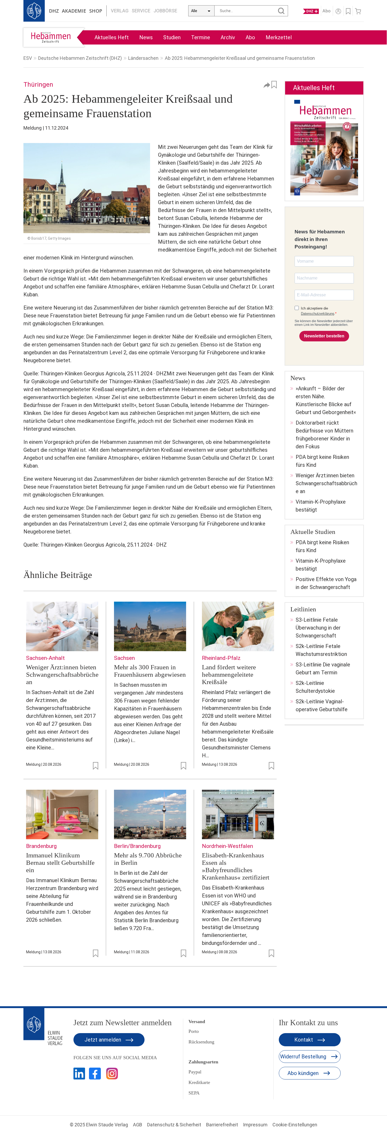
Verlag (119, 10)
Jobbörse (165, 10)
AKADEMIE (74, 11)
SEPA (194, 1093)
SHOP (95, 11)
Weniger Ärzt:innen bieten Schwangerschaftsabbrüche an (62, 674)
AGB (137, 1124)
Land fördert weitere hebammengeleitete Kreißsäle (229, 674)
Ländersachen (143, 58)
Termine (200, 37)
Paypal (194, 1071)
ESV (27, 58)
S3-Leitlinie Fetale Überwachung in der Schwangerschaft (318, 628)
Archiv (228, 37)
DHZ (54, 11)
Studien (172, 37)
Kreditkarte (199, 1082)
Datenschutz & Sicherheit (174, 1124)
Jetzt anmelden (103, 1040)
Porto (193, 1031)
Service (141, 10)
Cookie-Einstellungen (294, 1124)
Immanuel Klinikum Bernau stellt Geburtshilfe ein (60, 862)
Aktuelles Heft (112, 37)
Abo (250, 37)
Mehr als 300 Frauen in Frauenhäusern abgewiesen (150, 671)
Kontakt (304, 1040)
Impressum (255, 1124)
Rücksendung (201, 1041)
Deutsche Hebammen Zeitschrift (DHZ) (80, 58)
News (146, 37)
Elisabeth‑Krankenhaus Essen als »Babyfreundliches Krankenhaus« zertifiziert (235, 866)
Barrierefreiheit (222, 1124)
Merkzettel (279, 37)
